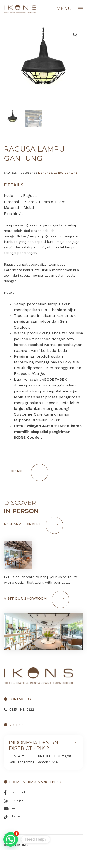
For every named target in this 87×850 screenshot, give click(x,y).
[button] (10, 839)
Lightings (45, 172)
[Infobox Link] (43, 752)
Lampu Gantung (65, 172)
